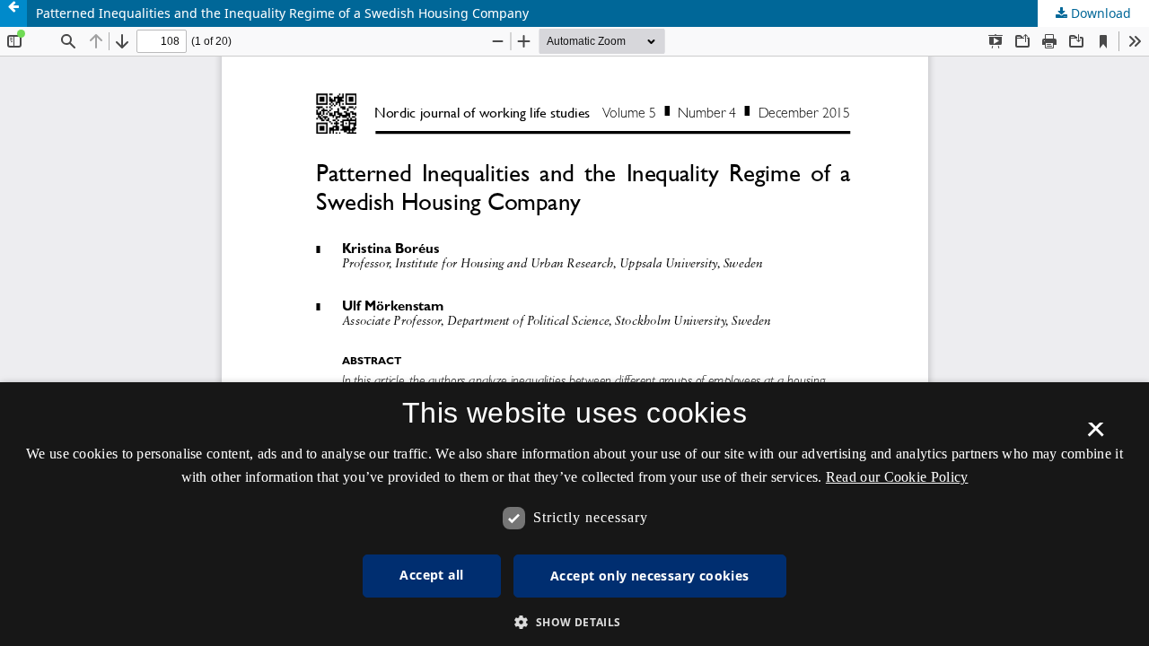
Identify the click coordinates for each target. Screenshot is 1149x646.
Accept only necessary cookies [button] (650, 575)
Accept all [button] (431, 574)
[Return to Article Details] (13, 13)
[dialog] (574, 514)
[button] (574, 622)
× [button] (1095, 435)
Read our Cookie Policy (897, 476)
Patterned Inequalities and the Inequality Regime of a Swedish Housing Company (282, 13)
